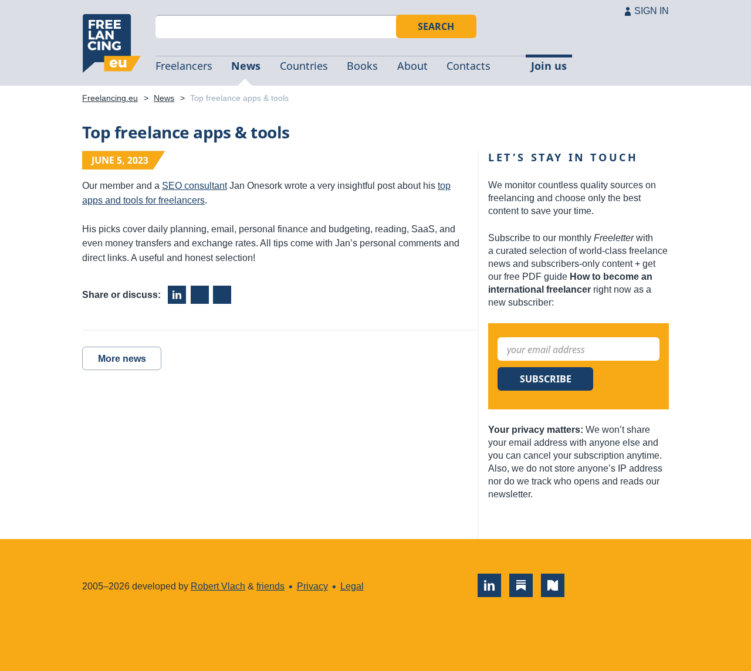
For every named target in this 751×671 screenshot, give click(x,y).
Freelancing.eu (111, 43)
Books (362, 66)
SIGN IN (651, 11)
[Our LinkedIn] (489, 585)
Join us (549, 66)
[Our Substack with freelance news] (521, 585)
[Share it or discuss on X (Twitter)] (222, 295)
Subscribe (545, 378)
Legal (352, 586)
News (246, 66)
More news (122, 359)
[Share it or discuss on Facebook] (200, 295)
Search (436, 26)
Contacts (468, 66)
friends (270, 586)
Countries (304, 66)
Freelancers (183, 66)
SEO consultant (194, 186)
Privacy (312, 586)
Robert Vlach (218, 586)
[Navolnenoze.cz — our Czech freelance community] (552, 585)
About (412, 66)
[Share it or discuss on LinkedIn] (177, 295)
